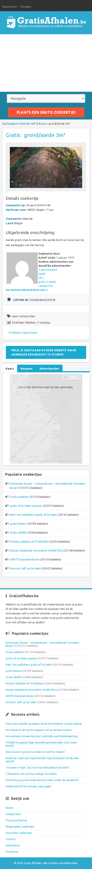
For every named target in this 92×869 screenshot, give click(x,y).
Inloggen (25, 6)
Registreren (9, 6)
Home (9, 807)
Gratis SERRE (18, 532)
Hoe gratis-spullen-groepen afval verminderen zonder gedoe (44, 723)
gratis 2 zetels (47, 281)
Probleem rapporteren (23, 332)
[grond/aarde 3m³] (46, 189)
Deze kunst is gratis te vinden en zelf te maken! (35, 751)
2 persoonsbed (47, 269)
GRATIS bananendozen (25, 559)
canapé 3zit (45, 285)
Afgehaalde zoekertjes (20, 826)
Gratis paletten (19, 496)
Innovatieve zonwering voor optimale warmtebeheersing (41, 736)
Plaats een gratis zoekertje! (46, 112)
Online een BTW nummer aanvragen (28, 786)
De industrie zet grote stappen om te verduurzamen (39, 729)
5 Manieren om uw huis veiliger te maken (31, 773)
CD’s (41, 277)
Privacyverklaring (16, 820)
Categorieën (13, 814)
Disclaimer (12, 851)
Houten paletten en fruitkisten (29, 541)
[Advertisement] (46, 62)
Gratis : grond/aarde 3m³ (35, 135)
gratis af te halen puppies (26, 505)
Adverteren (13, 845)
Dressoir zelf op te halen (25, 568)
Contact (11, 839)
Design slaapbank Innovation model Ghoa (37, 550)
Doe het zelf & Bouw (33, 123)
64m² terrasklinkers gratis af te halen (33, 514)
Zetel (41, 273)
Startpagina (9, 123)
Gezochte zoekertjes (19, 832)
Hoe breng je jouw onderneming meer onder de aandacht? (42, 780)
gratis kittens (18, 523)
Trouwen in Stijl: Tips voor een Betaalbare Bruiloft (37, 767)
